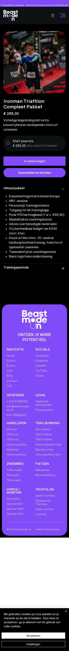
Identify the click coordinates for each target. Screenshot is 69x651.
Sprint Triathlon (45, 495)
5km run (12, 429)
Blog (10, 375)
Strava (39, 375)
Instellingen (33, 644)
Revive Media (52, 529)
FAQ (9, 386)
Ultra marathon (16, 454)
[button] (52, 15)
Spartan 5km (15, 503)
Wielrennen (42, 470)
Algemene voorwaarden (43, 403)
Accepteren (33, 635)
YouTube (41, 370)
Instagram (42, 355)
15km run (12, 439)
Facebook (41, 360)
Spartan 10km (16, 508)
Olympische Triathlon (43, 502)
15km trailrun (43, 439)
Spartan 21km (15, 513)
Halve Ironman (44, 509)
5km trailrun (43, 429)
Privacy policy (44, 409)
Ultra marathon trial (47, 454)
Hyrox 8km (14, 498)
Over (10, 370)
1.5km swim (14, 470)
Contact (12, 380)
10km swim (14, 480)
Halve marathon (17, 444)
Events (11, 365)
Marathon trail (44, 449)
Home (10, 355)
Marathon (13, 449)
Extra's (11, 360)
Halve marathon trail (48, 444)
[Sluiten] (63, 613)
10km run (12, 434)
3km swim (13, 475)
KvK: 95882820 (16, 415)
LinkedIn (40, 365)
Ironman (40, 514)
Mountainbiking (45, 475)
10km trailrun (43, 434)
